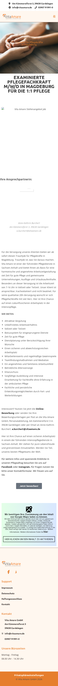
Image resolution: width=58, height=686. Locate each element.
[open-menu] (54, 17)
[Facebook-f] (8, 572)
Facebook (7, 466)
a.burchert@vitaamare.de (26, 429)
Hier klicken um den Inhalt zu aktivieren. (29, 539)
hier (46, 531)
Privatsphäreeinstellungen (29, 675)
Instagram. (24, 466)
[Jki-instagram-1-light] (16, 572)
